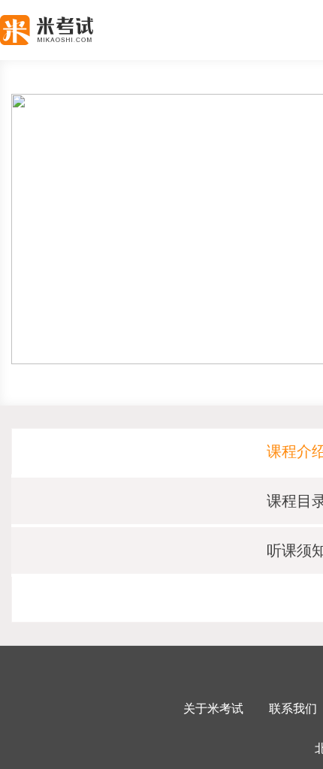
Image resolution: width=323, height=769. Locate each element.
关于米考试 (213, 708)
